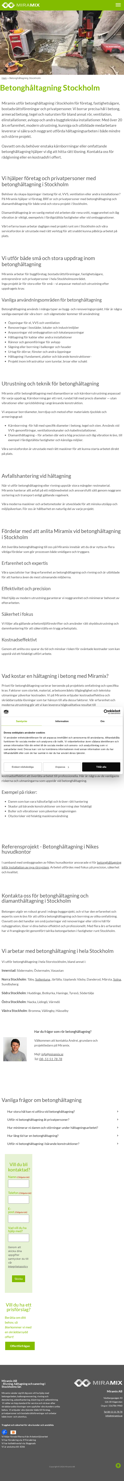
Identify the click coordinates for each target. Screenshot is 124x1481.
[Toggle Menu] (118, 4)
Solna (117, 979)
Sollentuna (42, 979)
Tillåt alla (101, 767)
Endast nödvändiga (23, 767)
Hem (4, 78)
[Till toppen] (118, 1465)
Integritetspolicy (18, 1266)
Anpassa (60, 767)
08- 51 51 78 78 (50, 1059)
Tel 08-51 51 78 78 (113, 1411)
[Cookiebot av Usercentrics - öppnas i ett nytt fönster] (106, 711)
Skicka (19, 1278)
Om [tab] (102, 721)
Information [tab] (62, 721)
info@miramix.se (52, 1054)
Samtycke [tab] (21, 721)
